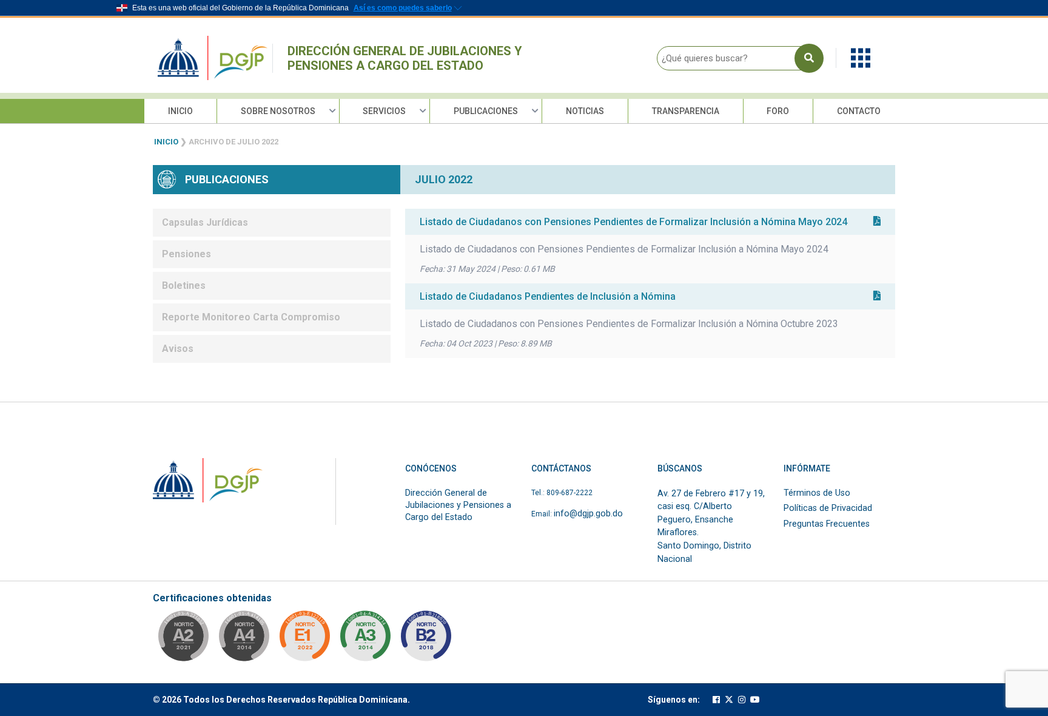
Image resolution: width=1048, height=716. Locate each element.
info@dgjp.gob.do (588, 513)
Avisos (177, 348)
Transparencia (685, 111)
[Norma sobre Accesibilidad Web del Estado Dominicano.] (425, 640)
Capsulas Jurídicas (205, 222)
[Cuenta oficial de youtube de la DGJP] (755, 700)
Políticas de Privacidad (828, 508)
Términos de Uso (817, 493)
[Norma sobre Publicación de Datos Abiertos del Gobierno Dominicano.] (365, 640)
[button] (860, 57)
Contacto (859, 111)
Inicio (180, 111)
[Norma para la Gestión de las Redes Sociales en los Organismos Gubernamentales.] (304, 640)
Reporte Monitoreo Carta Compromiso (251, 317)
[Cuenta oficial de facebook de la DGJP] (716, 700)
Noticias (585, 111)
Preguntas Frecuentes (827, 524)
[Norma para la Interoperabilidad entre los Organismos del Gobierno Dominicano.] (243, 640)
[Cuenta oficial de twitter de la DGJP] (729, 700)
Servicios (384, 111)
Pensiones (186, 254)
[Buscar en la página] (809, 58)
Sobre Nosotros (278, 111)
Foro (778, 111)
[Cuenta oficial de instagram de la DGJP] (741, 700)
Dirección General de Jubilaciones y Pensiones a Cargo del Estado (404, 58)
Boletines (184, 285)
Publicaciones (486, 111)
